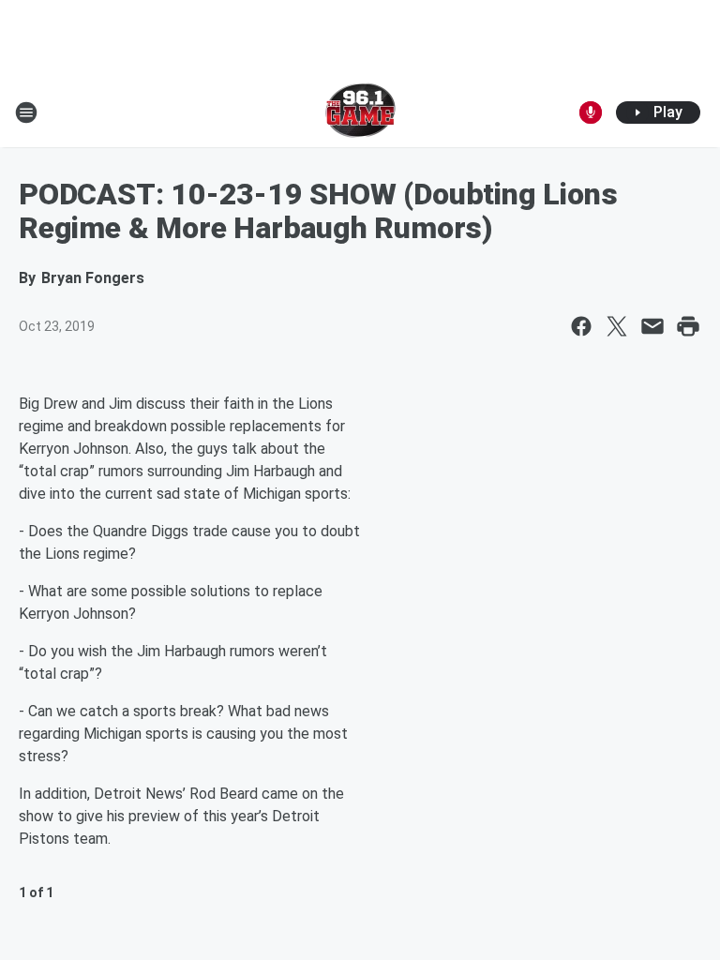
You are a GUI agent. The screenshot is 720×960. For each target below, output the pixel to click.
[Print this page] (688, 326)
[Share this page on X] (617, 326)
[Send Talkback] (590, 112)
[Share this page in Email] (652, 326)
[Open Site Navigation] (26, 112)
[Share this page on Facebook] (581, 326)
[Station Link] (360, 112)
